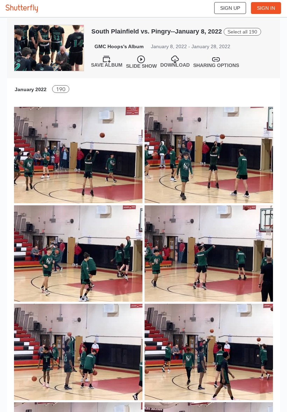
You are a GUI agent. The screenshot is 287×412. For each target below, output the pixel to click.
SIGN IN (266, 8)
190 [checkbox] (60, 89)
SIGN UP (230, 8)
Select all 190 (242, 32)
